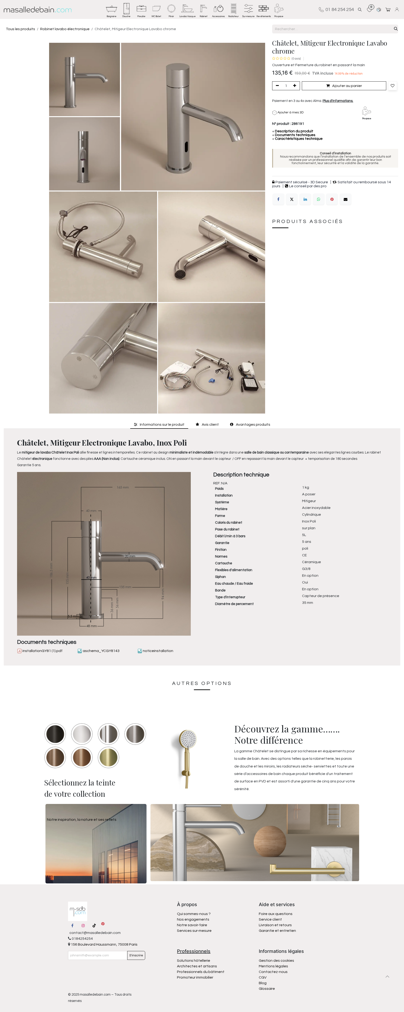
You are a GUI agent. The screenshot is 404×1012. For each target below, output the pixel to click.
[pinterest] (103, 925)
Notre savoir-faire (192, 925)
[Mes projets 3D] (379, 9)
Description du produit (292, 131)
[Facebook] (278, 199)
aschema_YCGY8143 (100, 651)
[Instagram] (83, 925)
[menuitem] (111, 9)
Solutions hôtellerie (193, 960)
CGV (263, 977)
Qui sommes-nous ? (194, 914)
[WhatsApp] (318, 199)
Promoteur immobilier (195, 977)
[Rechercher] (395, 29)
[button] (360, 9)
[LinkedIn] (305, 199)
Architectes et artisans (197, 966)
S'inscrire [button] (136, 955)
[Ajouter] (295, 86)
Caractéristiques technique (297, 138)
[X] (291, 199)
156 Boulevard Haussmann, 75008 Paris (103, 944)
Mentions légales (273, 966)
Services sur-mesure (194, 931)
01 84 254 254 (339, 9)
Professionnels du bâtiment (200, 972)
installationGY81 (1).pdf (42, 651)
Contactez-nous (273, 972)
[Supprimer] (276, 86)
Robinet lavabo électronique (65, 29)
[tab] (159, 424)
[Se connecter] (397, 9)
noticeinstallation (157, 651)
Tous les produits (20, 29)
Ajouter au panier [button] (347, 86)
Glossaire (267, 988)
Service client (270, 919)
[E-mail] (345, 199)
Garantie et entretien (277, 931)
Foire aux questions (275, 914)
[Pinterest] (332, 199)
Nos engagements (193, 919)
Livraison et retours (275, 925)
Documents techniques (293, 135)
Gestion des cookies (276, 960)
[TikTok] (94, 925)
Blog (263, 983)
